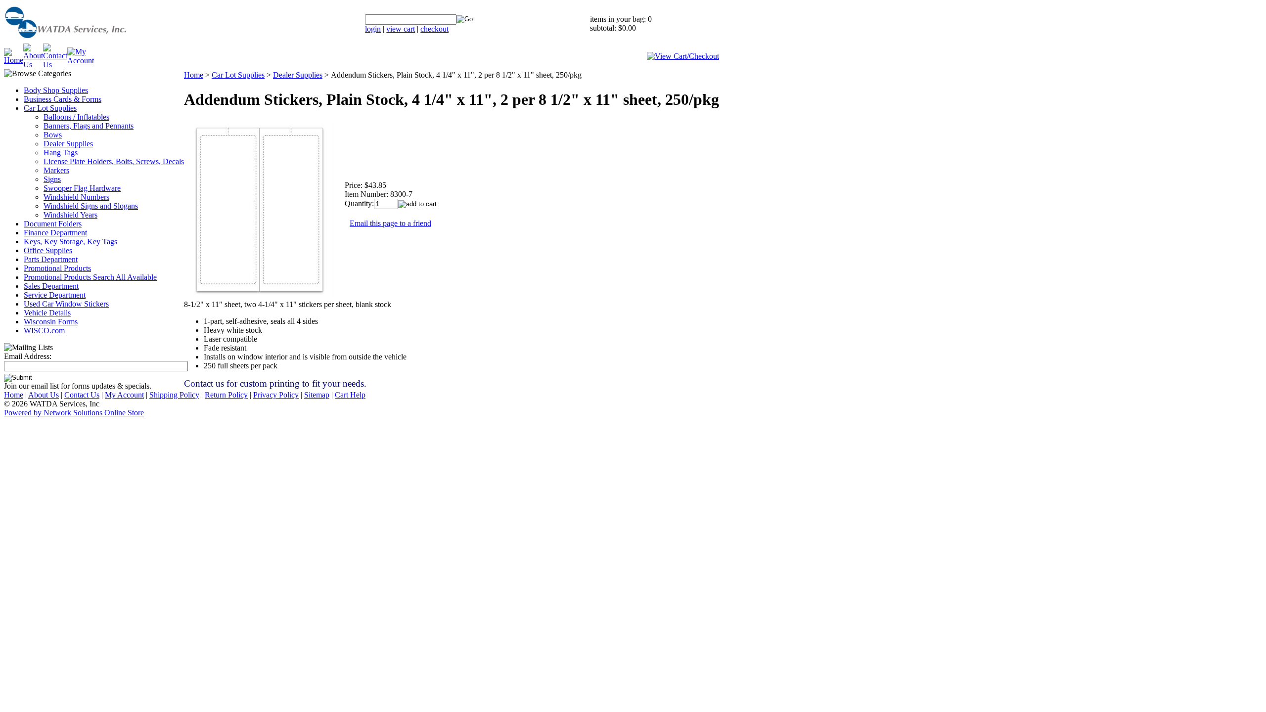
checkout (434, 29)
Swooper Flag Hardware (82, 188)
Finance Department (55, 232)
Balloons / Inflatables (76, 117)
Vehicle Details (47, 313)
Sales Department (51, 286)
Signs (52, 179)
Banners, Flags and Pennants (89, 126)
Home (193, 75)
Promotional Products (57, 268)
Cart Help (350, 395)
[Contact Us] (55, 64)
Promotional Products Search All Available (90, 277)
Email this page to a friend (390, 223)
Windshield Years (70, 215)
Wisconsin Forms (51, 321)
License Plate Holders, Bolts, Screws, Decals (114, 161)
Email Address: (27, 356)
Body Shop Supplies (56, 90)
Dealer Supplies (68, 143)
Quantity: (359, 203)
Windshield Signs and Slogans (91, 206)
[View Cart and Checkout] (683, 56)
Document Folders (53, 224)
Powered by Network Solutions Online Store (74, 412)
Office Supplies (48, 250)
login (373, 29)
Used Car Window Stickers (66, 304)
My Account (124, 395)
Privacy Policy (276, 395)
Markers (56, 170)
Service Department (55, 295)
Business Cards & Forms (62, 99)
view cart (400, 29)
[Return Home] (90, 41)
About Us (43, 395)
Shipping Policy (174, 395)
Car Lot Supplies (50, 108)
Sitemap (316, 395)
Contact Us (81, 395)
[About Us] (33, 64)
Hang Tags (61, 152)
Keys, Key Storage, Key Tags (70, 241)
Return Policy (226, 395)
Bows (53, 135)
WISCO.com (44, 330)
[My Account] (80, 60)
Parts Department (51, 259)
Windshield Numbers (76, 197)
